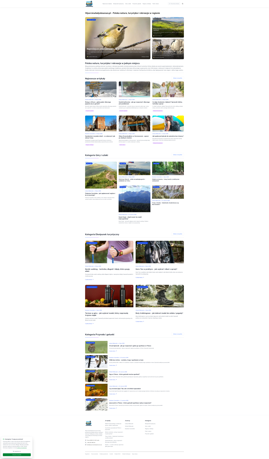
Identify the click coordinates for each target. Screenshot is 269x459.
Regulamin (87, 453)
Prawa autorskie (94, 453)
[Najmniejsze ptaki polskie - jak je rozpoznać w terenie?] (117, 38)
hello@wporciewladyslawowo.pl (94, 444)
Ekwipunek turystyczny (118, 3)
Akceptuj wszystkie (16, 454)
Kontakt (111, 453)
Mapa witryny (134, 453)
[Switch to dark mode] (182, 3)
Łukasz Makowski (123, 99)
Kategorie (148, 420)
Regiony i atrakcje (147, 3)
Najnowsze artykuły (107, 3)
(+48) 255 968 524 (91, 442)
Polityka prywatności (104, 453)
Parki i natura (156, 3)
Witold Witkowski (89, 99)
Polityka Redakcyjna (126, 453)
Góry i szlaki (128, 3)
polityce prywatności (22, 447)
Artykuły (107, 420)
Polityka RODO (117, 453)
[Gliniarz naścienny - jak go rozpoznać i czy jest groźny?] (168, 49)
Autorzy (127, 420)
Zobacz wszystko (177, 78)
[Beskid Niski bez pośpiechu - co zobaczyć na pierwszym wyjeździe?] (168, 27)
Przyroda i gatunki (137, 3)
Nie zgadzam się (17, 451)
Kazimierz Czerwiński (90, 133)
